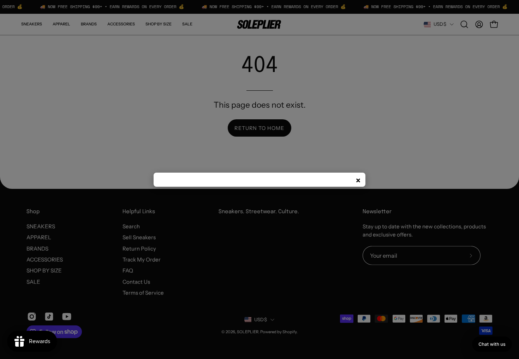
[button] (492, 344)
